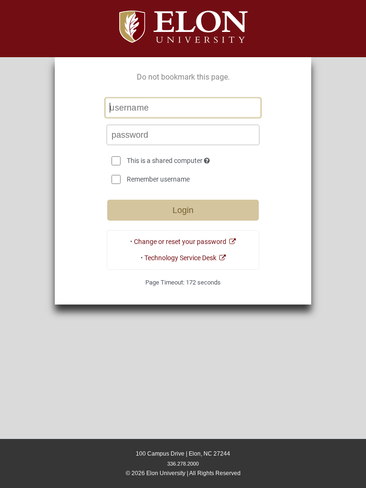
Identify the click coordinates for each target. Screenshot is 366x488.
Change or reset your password (181, 241)
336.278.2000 (183, 464)
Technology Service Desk (181, 258)
